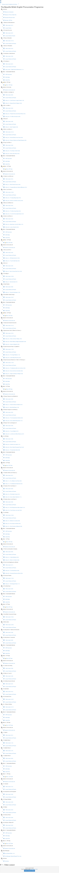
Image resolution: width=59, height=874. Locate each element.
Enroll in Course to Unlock (29, 870)
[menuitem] (0, 2)
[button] (0, 1)
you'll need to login (34, 869)
